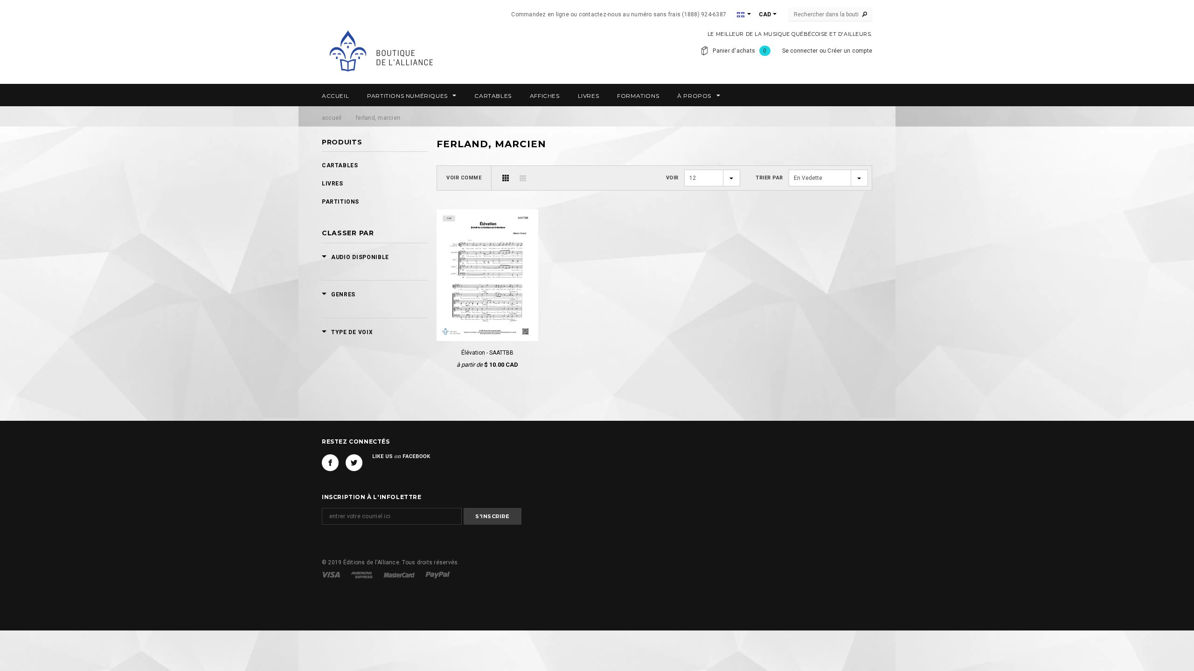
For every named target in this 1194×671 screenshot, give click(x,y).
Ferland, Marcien (378, 118)
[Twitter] (354, 462)
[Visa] (331, 574)
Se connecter (800, 51)
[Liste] (523, 178)
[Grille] (505, 178)
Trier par (769, 178)
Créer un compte (849, 51)
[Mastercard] (400, 574)
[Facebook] (330, 462)
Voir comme (464, 178)
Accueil (332, 118)
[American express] (362, 574)
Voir (672, 178)
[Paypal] (437, 574)
